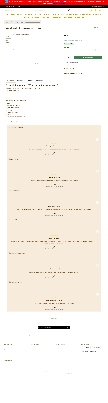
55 (77, 50)
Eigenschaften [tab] (21, 80)
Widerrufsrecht (9, 351)
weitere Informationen (59, 3)
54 (73, 50)
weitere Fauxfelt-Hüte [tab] (12, 122)
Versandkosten (49, 371)
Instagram (33, 351)
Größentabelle (9, 347)
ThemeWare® (68, 373)
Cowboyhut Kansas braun (54, 146)
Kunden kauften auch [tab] (26, 122)
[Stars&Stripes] (98, 29)
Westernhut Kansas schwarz (32, 22)
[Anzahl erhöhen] (72, 57)
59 (93, 50)
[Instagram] (95, 6)
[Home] (7, 14)
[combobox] (50, 10)
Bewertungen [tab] (39, 80)
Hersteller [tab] (30, 80)
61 (65, 53)
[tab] (11, 80)
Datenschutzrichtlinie (61, 330)
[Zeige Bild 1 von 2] (35, 63)
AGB (66, 335)
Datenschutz (34, 349)
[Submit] (67, 327)
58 (89, 50)
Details (54, 154)
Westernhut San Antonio (54, 300)
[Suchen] (69, 10)
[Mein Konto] (95, 10)
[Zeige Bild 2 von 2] (37, 63)
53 (69, 50)
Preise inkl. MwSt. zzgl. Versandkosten (73, 40)
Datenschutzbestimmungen (43, 335)
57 (85, 50)
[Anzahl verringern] (65, 57)
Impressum (34, 347)
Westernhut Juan (54, 238)
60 (97, 50)
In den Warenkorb (88, 57)
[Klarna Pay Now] (90, 347)
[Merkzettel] (91, 10)
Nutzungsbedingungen (73, 330)
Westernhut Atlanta (54, 206)
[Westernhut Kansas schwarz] (37, 50)
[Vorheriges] (14, 49)
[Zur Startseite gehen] (10, 10)
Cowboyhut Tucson (54, 177)
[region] (33, 50)
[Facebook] (101, 6)
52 (65, 50)
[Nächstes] (60, 49)
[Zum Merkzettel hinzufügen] (97, 139)
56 (81, 50)
